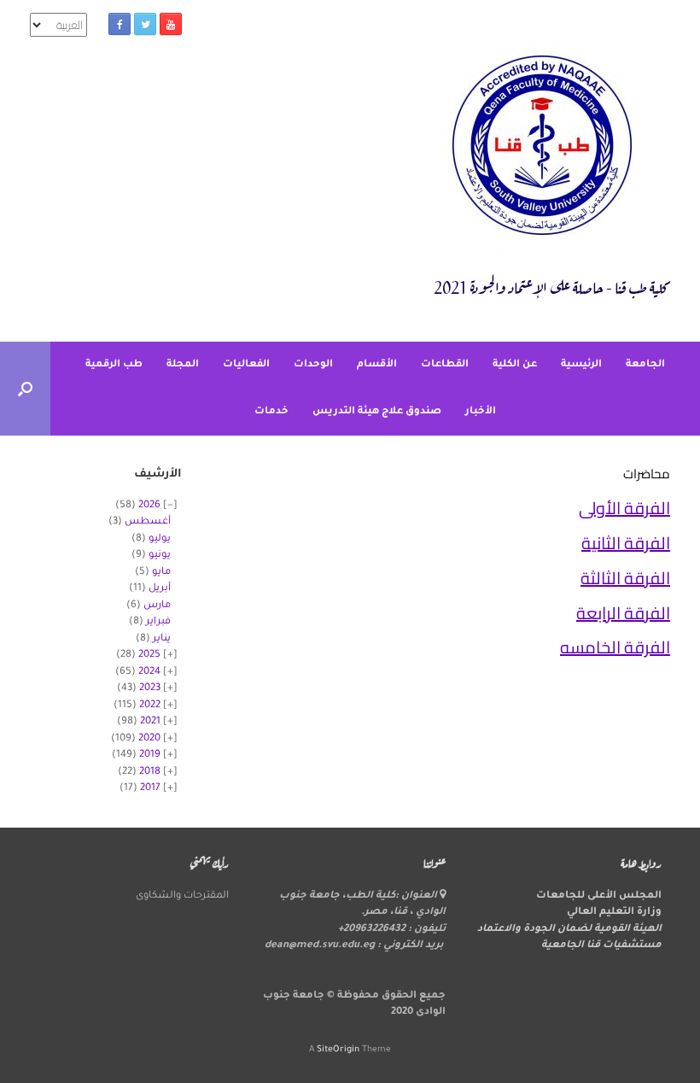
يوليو (160, 539)
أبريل (160, 588)
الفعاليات (246, 365)
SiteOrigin (338, 1050)
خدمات (271, 412)
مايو (161, 572)
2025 (149, 655)
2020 (149, 739)
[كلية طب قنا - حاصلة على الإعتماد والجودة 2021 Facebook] (119, 24)
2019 (149, 755)
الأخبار (480, 412)
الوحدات (313, 365)
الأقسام (377, 365)
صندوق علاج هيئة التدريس (376, 412)
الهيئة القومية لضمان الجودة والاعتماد (569, 929)
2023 (149, 688)
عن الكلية (515, 365)
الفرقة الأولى (624, 508)
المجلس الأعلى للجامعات (599, 896)
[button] (25, 389)
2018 (149, 772)
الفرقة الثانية (625, 543)
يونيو (160, 555)
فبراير (158, 622)
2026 (149, 506)
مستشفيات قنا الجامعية (601, 945)
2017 (150, 788)
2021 (150, 722)
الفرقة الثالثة (625, 578)
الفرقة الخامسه (615, 647)
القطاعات (445, 365)
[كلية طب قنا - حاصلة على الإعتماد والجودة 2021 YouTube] (171, 24)
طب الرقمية (114, 365)
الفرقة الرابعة (623, 613)
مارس (157, 606)
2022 (149, 705)
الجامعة (645, 365)
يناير (162, 639)
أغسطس (148, 522)
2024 (149, 672)
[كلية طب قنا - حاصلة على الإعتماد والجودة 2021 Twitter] (145, 24)
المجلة (182, 365)
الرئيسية (581, 365)
